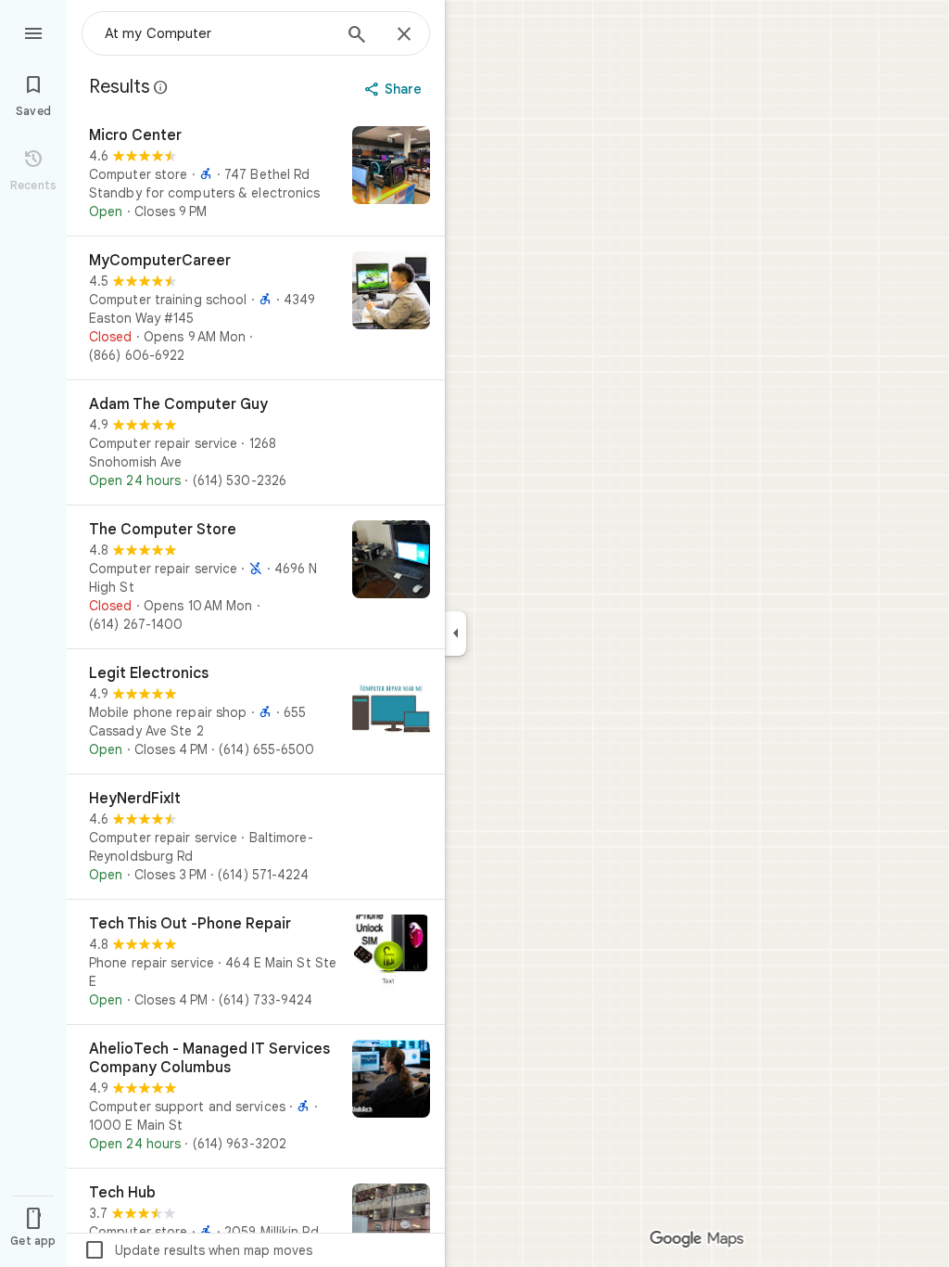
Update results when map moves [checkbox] (197, 1250)
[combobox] (218, 33)
